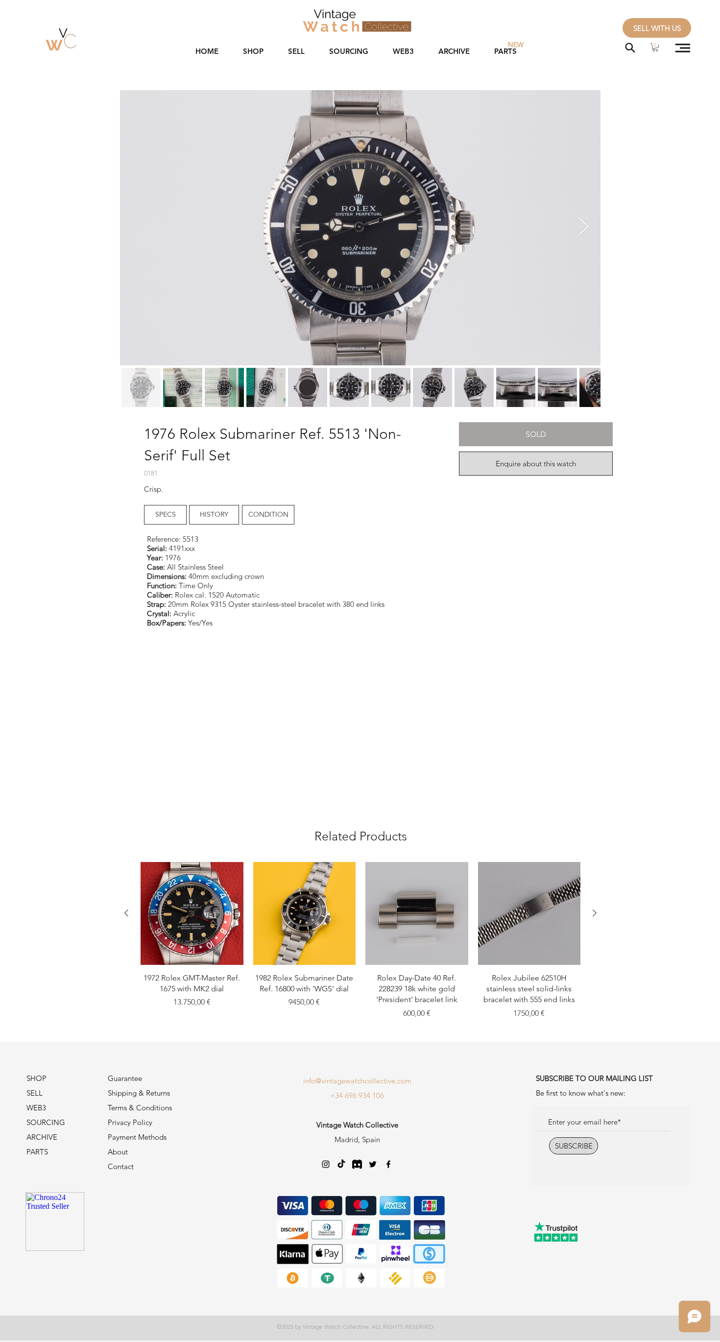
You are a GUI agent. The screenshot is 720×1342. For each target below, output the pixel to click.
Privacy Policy (130, 1122)
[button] (655, 47)
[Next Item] (583, 227)
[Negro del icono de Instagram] (326, 1164)
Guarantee (125, 1078)
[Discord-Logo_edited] (357, 1164)
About (118, 1151)
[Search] (630, 48)
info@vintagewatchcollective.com (357, 1080)
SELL (34, 1093)
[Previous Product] (126, 913)
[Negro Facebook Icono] (388, 1164)
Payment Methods (138, 1137)
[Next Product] (594, 913)
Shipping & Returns (139, 1093)
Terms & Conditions (140, 1107)
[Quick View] (192, 913)
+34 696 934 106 (357, 1095)
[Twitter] (373, 1164)
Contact (121, 1166)
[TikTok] (341, 1164)
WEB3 (36, 1107)
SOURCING (45, 1122)
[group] (360, 941)
